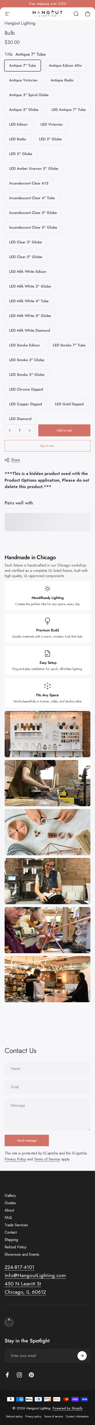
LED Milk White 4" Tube (29, 301)
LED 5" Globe (20, 153)
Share (15, 460)
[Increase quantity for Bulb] (29, 430)
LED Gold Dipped (69, 404)
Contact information (77, 1416)
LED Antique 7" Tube (68, 109)
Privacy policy (33, 1416)
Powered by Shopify (68, 1408)
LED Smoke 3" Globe (26, 360)
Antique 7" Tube (22, 65)
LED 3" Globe (50, 139)
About (9, 1210)
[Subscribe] (82, 1355)
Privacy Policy (15, 1159)
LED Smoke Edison (24, 345)
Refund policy (14, 1416)
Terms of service (53, 1416)
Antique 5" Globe (24, 109)
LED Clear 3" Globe (25, 242)
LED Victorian (52, 124)
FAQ (8, 1217)
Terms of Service (47, 1159)
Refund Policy (15, 1247)
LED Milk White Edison (27, 271)
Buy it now (47, 445)
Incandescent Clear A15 (28, 183)
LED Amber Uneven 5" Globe (33, 168)
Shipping (11, 1240)
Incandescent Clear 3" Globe (33, 212)
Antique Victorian (23, 80)
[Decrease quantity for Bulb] (10, 430)
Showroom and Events (22, 1254)
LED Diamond (20, 418)
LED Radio (17, 139)
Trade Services (16, 1225)
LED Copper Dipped (25, 404)
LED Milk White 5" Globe (30, 315)
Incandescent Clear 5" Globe (33, 227)
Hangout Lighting (20, 23)
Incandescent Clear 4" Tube (32, 198)
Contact (11, 1232)
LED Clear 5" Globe (25, 256)
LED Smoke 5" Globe (27, 374)
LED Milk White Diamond (29, 330)
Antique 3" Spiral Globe (29, 95)
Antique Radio (62, 80)
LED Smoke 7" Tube (69, 345)
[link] (23, 1284)
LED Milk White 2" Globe (30, 286)
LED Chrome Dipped (26, 389)
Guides (10, 1203)
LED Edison (18, 124)
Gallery (10, 1195)
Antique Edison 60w (65, 65)
